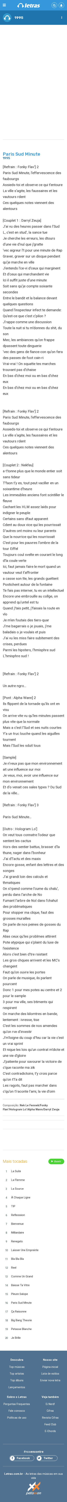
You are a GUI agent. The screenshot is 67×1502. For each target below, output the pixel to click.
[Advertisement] (33, 62)
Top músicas (17, 1366)
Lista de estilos (50, 1373)
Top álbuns (16, 1380)
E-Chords (50, 1431)
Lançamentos (17, 1387)
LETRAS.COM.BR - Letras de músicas (28, 5)
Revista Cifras (50, 1417)
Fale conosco (17, 1410)
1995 (18, 17)
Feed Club (50, 1424)
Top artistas (17, 1373)
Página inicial (50, 1366)
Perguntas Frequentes (17, 1404)
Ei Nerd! (50, 1404)
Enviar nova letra (50, 1380)
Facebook (23, 1458)
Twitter (48, 1458)
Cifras (50, 1410)
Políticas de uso (16, 1417)
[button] (61, 17)
